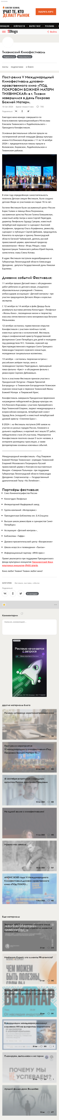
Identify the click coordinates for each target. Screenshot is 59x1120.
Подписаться (9, 56)
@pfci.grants (31, 565)
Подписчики (17, 66)
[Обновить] (22, 613)
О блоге (30, 66)
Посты (5, 66)
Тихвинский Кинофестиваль (23, 52)
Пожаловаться (24, 56)
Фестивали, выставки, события (27, 582)
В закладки (32, 593)
